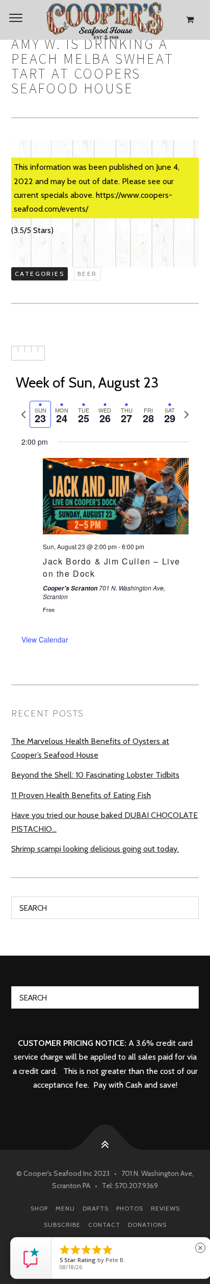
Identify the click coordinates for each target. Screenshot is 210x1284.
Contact (104, 1224)
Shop (39, 1208)
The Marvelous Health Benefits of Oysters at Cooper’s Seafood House (90, 748)
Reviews (165, 1208)
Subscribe (62, 1224)
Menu (65, 1208)
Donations (147, 1224)
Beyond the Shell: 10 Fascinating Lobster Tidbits (95, 775)
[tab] (40, 414)
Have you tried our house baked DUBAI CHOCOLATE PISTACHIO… (104, 822)
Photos (129, 1208)
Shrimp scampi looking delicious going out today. (95, 849)
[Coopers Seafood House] (105, 20)
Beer (87, 273)
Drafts (96, 1208)
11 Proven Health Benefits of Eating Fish (81, 795)
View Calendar (44, 639)
